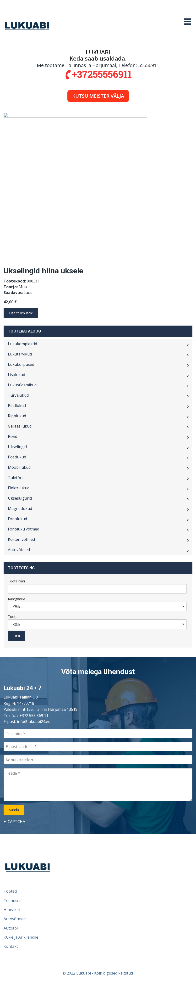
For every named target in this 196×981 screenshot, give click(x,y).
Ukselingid (17, 446)
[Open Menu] (187, 21)
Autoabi (11, 928)
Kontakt (11, 946)
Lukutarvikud (20, 354)
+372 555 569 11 (33, 715)
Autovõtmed (19, 549)
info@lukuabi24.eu (33, 721)
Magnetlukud (20, 508)
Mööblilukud (19, 467)
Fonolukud (17, 518)
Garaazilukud (20, 426)
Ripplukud (17, 415)
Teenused (13, 900)
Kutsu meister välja (98, 96)
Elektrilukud (18, 487)
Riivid (12, 436)
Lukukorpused (21, 364)
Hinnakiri (12, 909)
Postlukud (17, 457)
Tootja (13, 616)
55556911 (148, 65)
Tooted (10, 891)
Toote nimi (16, 581)
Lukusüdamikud (22, 385)
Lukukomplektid (22, 343)
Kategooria (16, 599)
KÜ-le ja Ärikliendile (21, 937)
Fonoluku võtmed (23, 529)
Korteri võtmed (21, 539)
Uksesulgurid (20, 498)
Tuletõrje (16, 477)
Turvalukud (18, 395)
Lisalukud (16, 374)
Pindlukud (17, 405)
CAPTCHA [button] (16, 821)
